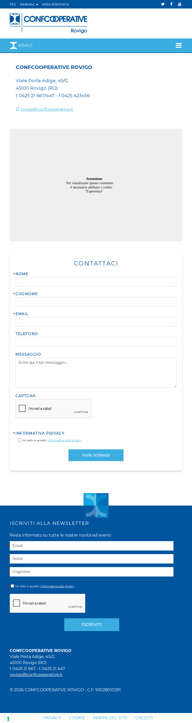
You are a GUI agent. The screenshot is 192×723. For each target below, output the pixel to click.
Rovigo (25, 45)
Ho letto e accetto (51, 440)
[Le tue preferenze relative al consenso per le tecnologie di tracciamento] (8, 719)
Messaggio (28, 354)
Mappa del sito (110, 718)
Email (22, 314)
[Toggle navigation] (177, 45)
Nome (22, 274)
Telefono (27, 334)
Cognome (27, 294)
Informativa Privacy (40, 433)
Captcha (26, 396)
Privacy (52, 718)
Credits (144, 718)
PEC (13, 4)
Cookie (77, 718)
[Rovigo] (49, 23)
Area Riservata (55, 4)
